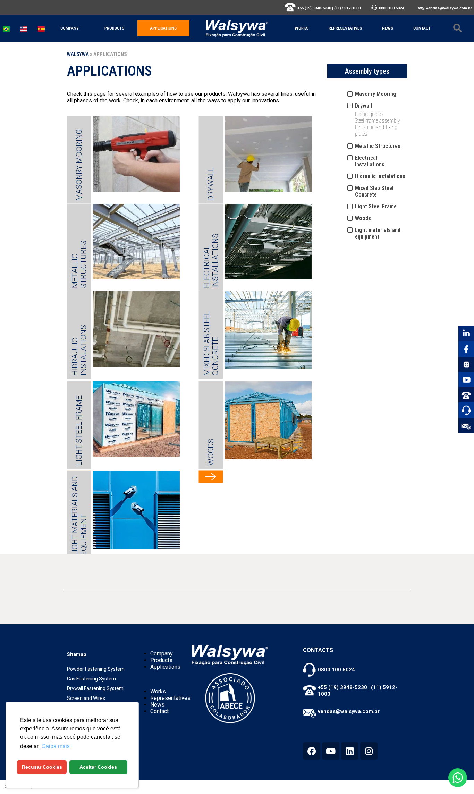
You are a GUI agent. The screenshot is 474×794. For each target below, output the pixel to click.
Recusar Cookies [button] (42, 767)
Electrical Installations (210, 260)
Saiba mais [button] (56, 746)
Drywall (210, 183)
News (387, 28)
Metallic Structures (78, 264)
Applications (163, 28)
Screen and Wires (86, 698)
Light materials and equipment (78, 515)
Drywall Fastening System (95, 688)
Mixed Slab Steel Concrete (210, 343)
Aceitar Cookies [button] (98, 767)
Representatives (345, 28)
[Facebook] (311, 751)
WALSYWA (78, 54)
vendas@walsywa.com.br (449, 8)
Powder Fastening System (96, 669)
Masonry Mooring (79, 164)
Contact (422, 28)
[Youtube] (330, 751)
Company (69, 28)
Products (114, 28)
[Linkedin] (349, 751)
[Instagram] (369, 751)
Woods (210, 451)
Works (301, 28)
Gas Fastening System (91, 679)
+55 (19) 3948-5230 (314, 8)
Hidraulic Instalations (78, 350)
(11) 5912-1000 (347, 8)
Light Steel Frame (79, 430)
